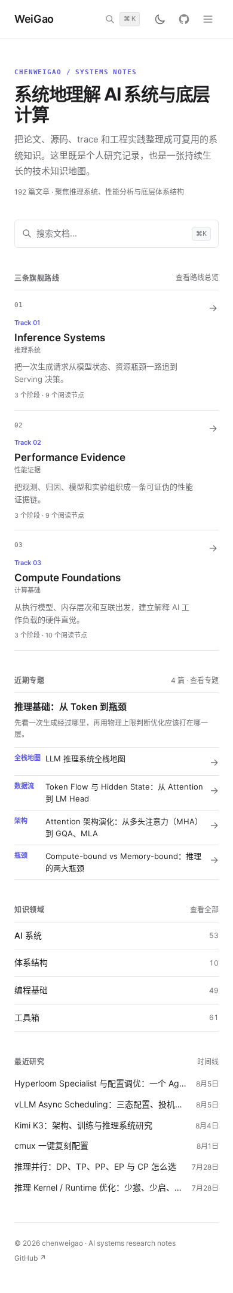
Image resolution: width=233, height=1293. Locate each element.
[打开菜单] (208, 19)
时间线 (208, 1061)
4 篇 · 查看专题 (195, 680)
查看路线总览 (197, 277)
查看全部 (204, 909)
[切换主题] (160, 19)
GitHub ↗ (30, 1257)
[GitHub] (184, 19)
